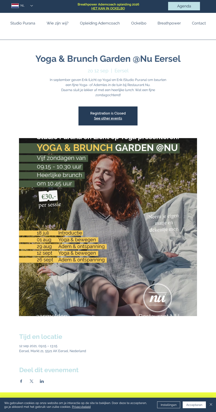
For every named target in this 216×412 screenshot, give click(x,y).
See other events (108, 118)
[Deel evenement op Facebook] (21, 381)
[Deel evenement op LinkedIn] (42, 381)
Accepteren (194, 405)
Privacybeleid (81, 406)
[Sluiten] (210, 405)
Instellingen (169, 405)
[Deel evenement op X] (32, 381)
